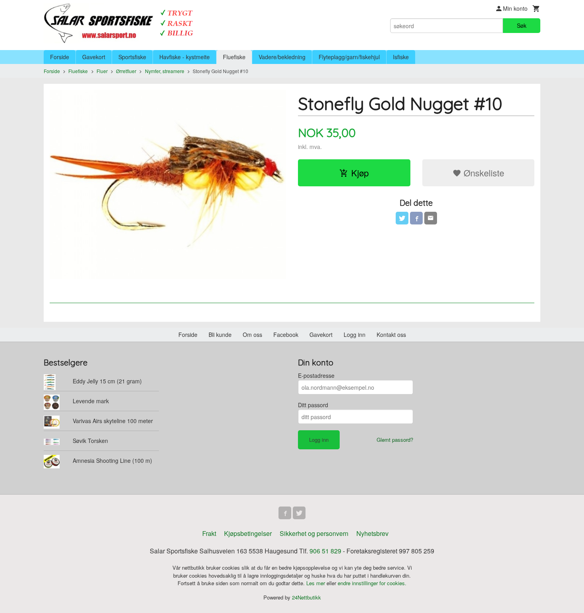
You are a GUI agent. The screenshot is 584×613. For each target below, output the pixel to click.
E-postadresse (316, 375)
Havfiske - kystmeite (184, 57)
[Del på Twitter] (402, 218)
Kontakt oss (391, 334)
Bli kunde (220, 334)
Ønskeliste (482, 172)
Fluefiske (234, 57)
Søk (521, 25)
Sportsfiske (132, 57)
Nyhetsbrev (372, 533)
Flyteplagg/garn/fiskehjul (349, 57)
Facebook (285, 334)
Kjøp (360, 172)
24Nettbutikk (306, 597)
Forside (59, 57)
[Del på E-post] (430, 218)
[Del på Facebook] (416, 218)
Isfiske (401, 57)
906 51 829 (325, 550)
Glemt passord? (395, 439)
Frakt (209, 533)
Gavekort (93, 57)
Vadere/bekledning (282, 57)
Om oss (252, 334)
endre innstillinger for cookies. (372, 583)
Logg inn (354, 334)
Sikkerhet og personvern (314, 533)
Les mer (316, 583)
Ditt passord (313, 405)
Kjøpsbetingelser (248, 533)
